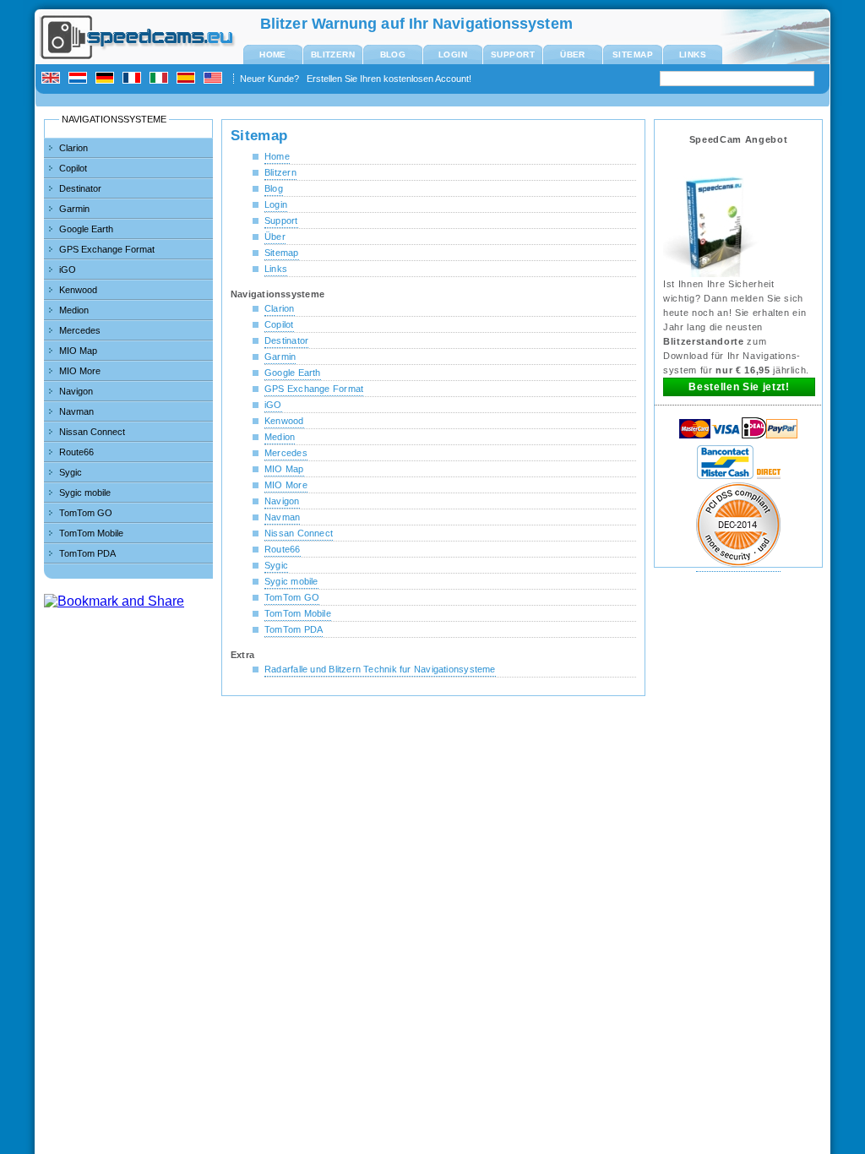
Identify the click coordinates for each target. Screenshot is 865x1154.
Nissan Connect (92, 432)
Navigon (76, 391)
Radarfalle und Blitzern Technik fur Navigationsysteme (380, 669)
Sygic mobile (85, 492)
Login (452, 54)
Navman (76, 411)
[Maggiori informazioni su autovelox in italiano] (161, 79)
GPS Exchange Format (107, 249)
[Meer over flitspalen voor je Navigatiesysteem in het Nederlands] (80, 79)
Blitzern (333, 54)
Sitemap (632, 54)
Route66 (76, 452)
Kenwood (78, 290)
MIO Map (78, 351)
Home (272, 54)
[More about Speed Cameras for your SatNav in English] (53, 79)
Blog (393, 54)
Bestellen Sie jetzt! (738, 387)
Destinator (80, 188)
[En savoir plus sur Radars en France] (134, 79)
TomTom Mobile (91, 533)
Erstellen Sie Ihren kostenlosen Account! (389, 78)
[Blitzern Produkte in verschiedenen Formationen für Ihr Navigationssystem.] (711, 274)
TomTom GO (85, 513)
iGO (67, 269)
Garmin (74, 209)
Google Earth (86, 229)
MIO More (80, 371)
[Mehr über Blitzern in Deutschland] (107, 79)
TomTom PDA (87, 553)
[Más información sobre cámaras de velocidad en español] (188, 79)
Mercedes (80, 330)
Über (572, 54)
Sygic (70, 472)
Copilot (73, 168)
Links (692, 54)
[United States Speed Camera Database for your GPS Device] (215, 79)
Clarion (73, 148)
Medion (74, 310)
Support (513, 54)
